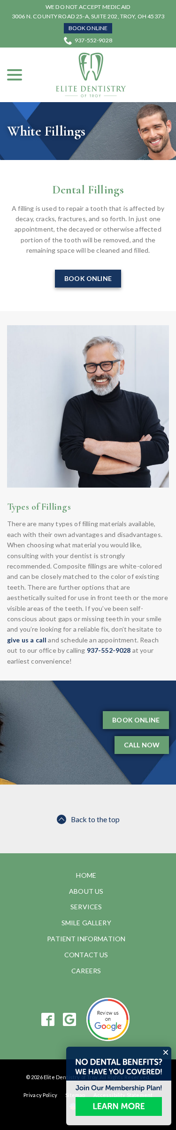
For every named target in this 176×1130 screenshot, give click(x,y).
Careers (86, 971)
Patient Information (86, 939)
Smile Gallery (86, 923)
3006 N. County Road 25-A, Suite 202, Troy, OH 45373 (88, 16)
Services (86, 907)
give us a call (26, 640)
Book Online (88, 28)
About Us (86, 891)
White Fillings (46, 131)
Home (86, 875)
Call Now (142, 745)
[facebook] (48, 1019)
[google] (69, 1019)
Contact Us (86, 955)
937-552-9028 (93, 40)
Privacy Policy (40, 1095)
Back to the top (95, 819)
